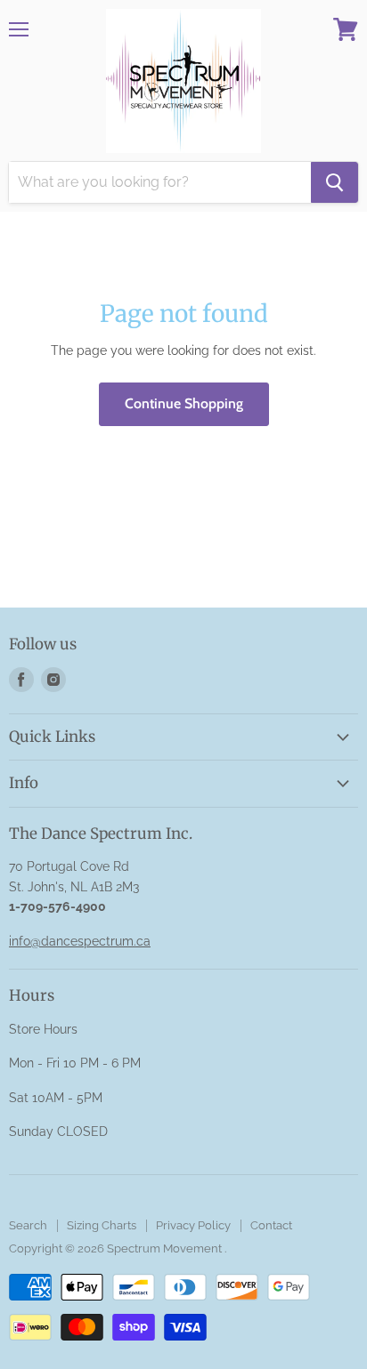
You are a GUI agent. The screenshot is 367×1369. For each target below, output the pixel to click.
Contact (271, 1225)
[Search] (334, 182)
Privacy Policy (193, 1225)
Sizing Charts (101, 1225)
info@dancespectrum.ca (80, 941)
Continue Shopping (184, 403)
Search (28, 1225)
